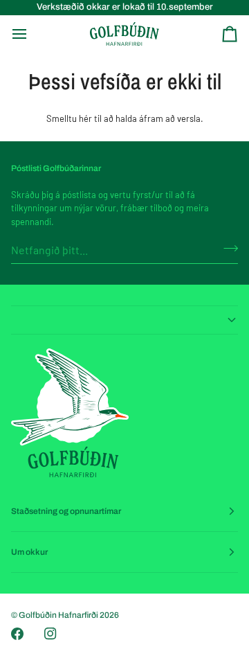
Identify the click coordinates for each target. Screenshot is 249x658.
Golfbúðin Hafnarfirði (59, 615)
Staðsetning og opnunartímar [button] (66, 511)
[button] (124, 320)
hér (85, 118)
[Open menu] (32, 34)
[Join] (226, 248)
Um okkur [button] (29, 552)
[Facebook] (17, 634)
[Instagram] (50, 634)
